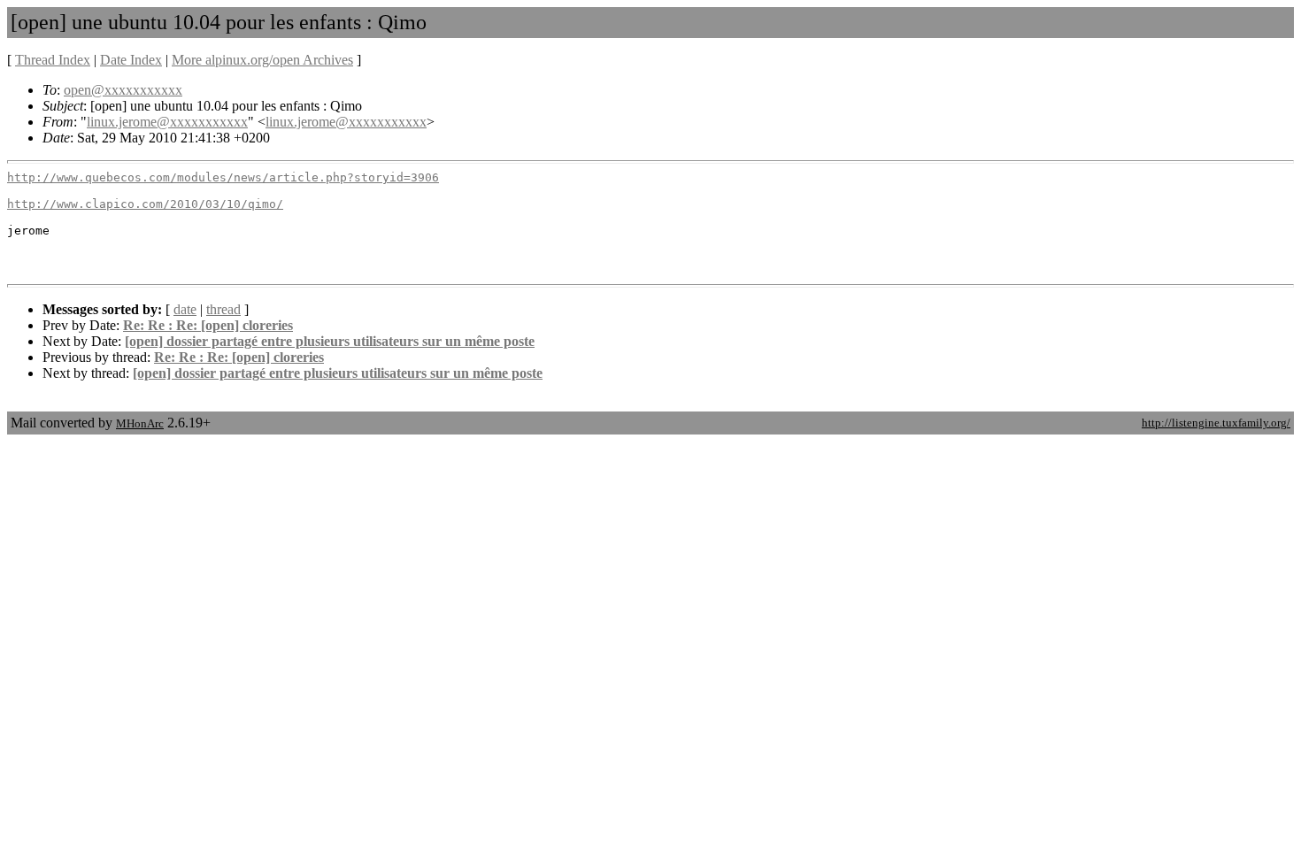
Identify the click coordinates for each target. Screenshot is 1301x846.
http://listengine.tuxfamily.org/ (1216, 422)
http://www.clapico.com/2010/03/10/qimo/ (145, 204)
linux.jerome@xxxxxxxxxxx (167, 121)
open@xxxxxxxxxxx (123, 89)
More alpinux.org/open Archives (262, 59)
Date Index (131, 59)
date (184, 309)
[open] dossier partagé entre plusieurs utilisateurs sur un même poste (330, 341)
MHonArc (140, 423)
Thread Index (52, 59)
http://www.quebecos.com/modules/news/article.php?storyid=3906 (223, 177)
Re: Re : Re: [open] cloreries (208, 325)
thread (223, 309)
